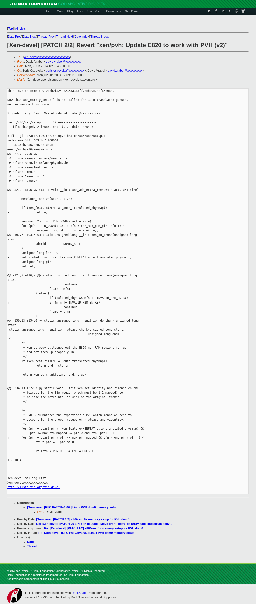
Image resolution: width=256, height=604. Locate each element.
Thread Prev (46, 36)
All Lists (20, 28)
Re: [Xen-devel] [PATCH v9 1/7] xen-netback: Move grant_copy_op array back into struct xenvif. (104, 524)
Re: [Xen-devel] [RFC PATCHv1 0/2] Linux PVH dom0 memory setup (86, 533)
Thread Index (100, 36)
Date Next (29, 36)
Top (10, 28)
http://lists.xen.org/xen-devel (34, 487)
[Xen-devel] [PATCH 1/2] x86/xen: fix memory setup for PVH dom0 (83, 519)
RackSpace (80, 593)
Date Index (81, 36)
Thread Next (64, 36)
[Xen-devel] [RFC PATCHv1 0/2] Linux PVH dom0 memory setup (72, 507)
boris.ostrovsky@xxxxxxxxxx (65, 70)
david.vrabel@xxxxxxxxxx (63, 61)
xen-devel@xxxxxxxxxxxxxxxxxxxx (47, 57)
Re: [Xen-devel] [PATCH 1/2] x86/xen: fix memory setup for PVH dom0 (93, 528)
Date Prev (15, 36)
